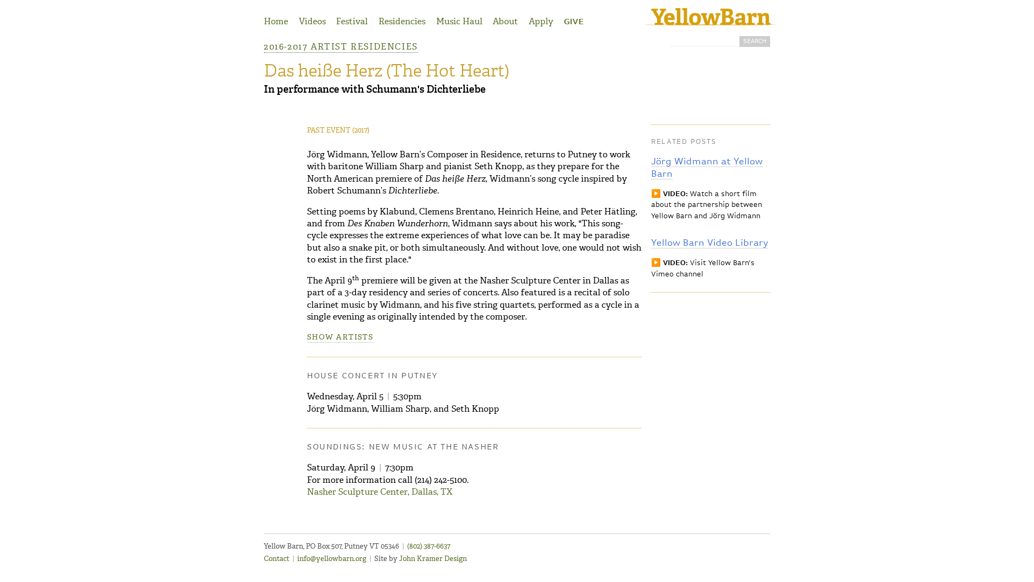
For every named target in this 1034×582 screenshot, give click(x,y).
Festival (352, 21)
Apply (541, 21)
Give (574, 22)
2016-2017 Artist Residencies (341, 46)
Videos (312, 21)
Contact (276, 558)
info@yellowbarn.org (331, 558)
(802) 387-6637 (428, 546)
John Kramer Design (433, 558)
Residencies (402, 21)
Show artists (340, 337)
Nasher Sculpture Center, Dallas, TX (379, 491)
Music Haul (459, 21)
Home (276, 21)
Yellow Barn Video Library (709, 243)
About (505, 21)
